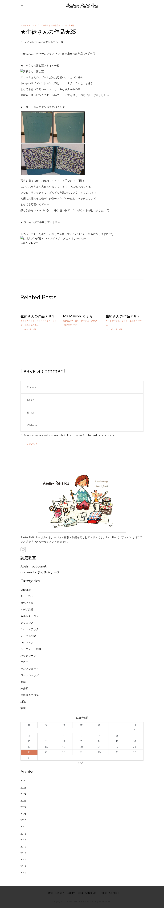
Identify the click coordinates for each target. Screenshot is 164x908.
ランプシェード (29, 668)
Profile (103, 892)
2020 (23, 820)
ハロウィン (26, 642)
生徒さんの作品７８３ (37, 316)
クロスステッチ (44, 321)
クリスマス (26, 622)
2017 (23, 840)
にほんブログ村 (29, 242)
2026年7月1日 (70, 325)
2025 (23, 787)
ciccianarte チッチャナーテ (40, 572)
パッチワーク (28, 655)
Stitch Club (26, 596)
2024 (23, 794)
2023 (23, 800)
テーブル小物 (28, 635)
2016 (23, 846)
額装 (23, 708)
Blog (80, 892)
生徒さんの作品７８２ (123, 316)
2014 (23, 859)
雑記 (23, 701)
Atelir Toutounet (33, 566)
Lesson (59, 892)
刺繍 (23, 681)
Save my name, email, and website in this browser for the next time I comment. (70, 435)
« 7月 (81, 762)
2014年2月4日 (67, 25)
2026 (23, 781)
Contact (114, 892)
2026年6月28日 (114, 329)
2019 (23, 827)
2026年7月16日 (28, 329)
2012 (23, 873)
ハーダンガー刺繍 (30, 649)
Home (49, 892)
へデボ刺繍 (26, 609)
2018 (23, 833)
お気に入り (68, 321)
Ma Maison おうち (77, 316)
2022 (23, 807)
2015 (23, 853)
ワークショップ (29, 675)
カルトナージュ (27, 25)
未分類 (24, 688)
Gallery (71, 892)
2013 (23, 866)
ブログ (40, 25)
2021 (23, 813)
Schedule (25, 589)
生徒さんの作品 (51, 25)
